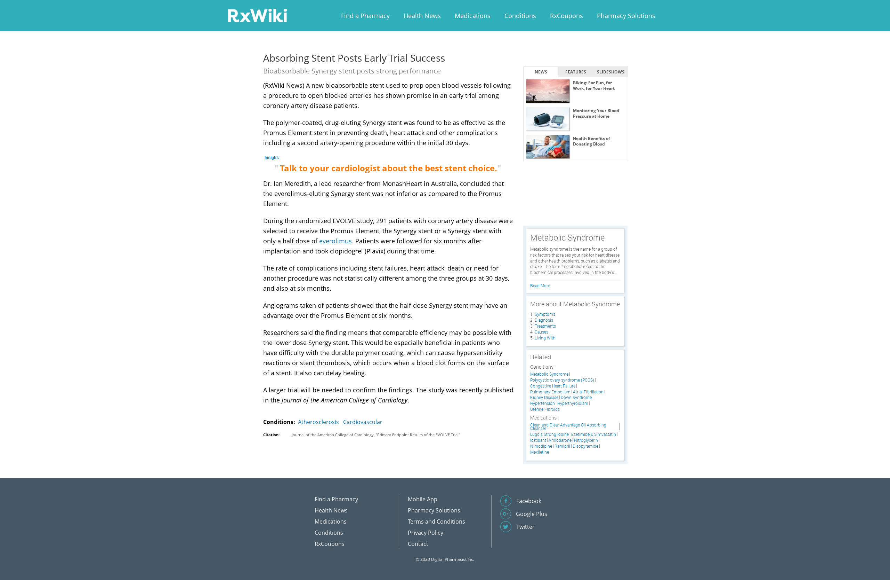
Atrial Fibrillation (588, 392)
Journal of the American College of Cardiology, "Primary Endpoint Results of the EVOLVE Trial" (376, 434)
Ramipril (562, 446)
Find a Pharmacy (365, 15)
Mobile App (422, 499)
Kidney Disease (544, 397)
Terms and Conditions (436, 521)
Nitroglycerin (586, 440)
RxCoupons (566, 15)
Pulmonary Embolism (550, 392)
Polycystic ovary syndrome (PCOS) (562, 380)
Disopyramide (585, 446)
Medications (473, 15)
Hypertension (542, 403)
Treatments (545, 326)
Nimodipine (541, 446)
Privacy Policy (425, 532)
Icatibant (538, 440)
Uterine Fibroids (545, 409)
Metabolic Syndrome (549, 374)
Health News (422, 15)
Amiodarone (560, 440)
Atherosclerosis (318, 422)
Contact (418, 544)
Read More (540, 285)
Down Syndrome (576, 397)
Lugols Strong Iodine (549, 434)
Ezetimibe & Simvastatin (593, 434)
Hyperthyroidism (572, 403)
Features (575, 72)
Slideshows (610, 72)
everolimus (335, 241)
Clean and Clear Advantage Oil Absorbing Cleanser (568, 427)
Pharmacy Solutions (626, 15)
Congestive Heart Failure (552, 386)
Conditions (520, 15)
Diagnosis (544, 320)
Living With (545, 337)
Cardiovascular (362, 422)
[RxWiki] (257, 15)
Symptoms (545, 314)
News (541, 72)
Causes (541, 332)
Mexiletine (539, 452)
